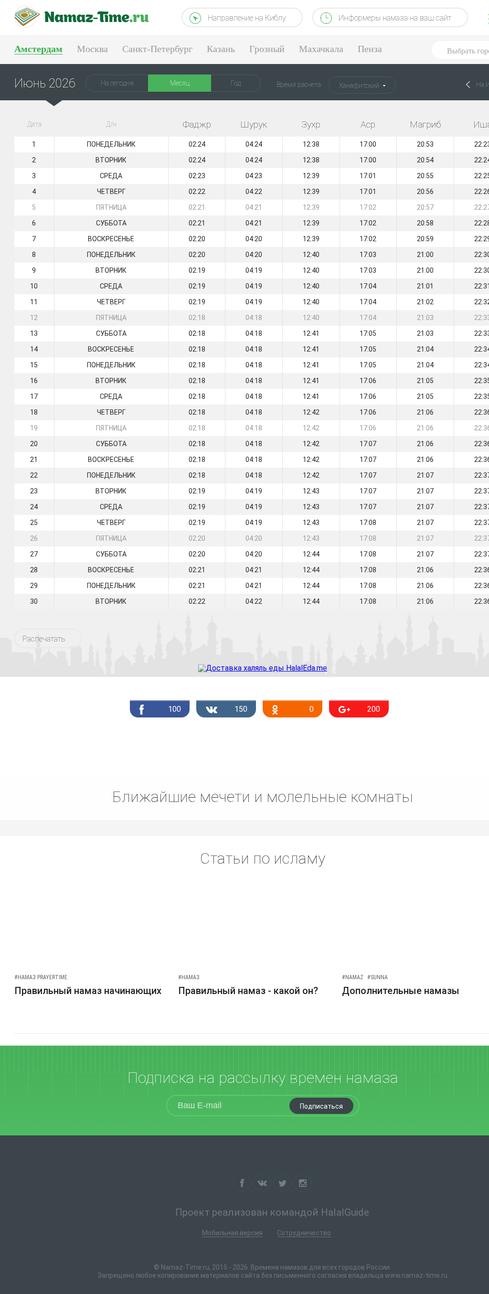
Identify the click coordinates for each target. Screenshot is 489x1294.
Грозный (267, 48)
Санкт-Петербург (157, 48)
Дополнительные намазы (400, 990)
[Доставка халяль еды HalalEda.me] (262, 668)
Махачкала (321, 48)
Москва (92, 48)
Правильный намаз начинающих (87, 990)
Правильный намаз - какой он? (248, 990)
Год (236, 83)
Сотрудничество (304, 1233)
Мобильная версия (232, 1233)
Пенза (370, 48)
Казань (221, 48)
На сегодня (117, 83)
